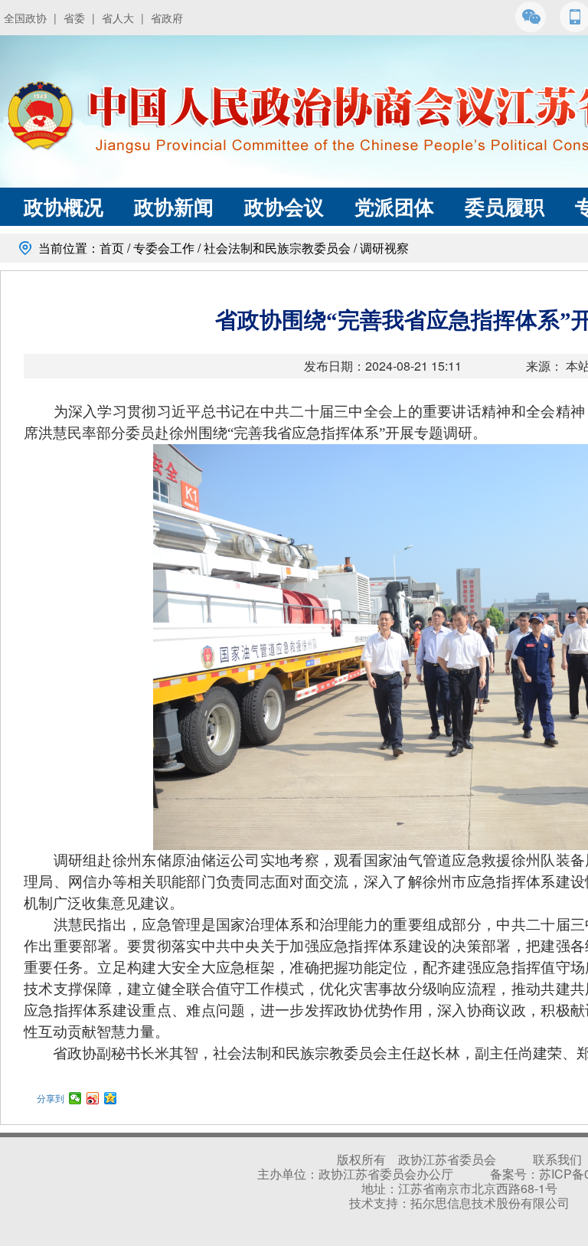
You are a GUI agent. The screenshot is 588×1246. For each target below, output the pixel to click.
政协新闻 (174, 206)
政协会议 (284, 206)
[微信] (75, 1098)
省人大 (118, 17)
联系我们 (557, 1159)
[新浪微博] (93, 1098)
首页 (112, 248)
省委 (74, 17)
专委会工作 (163, 248)
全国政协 (25, 17)
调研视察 (384, 248)
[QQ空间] (110, 1098)
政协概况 (63, 206)
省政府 (167, 17)
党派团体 (394, 206)
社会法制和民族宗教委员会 (277, 248)
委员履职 (504, 206)
